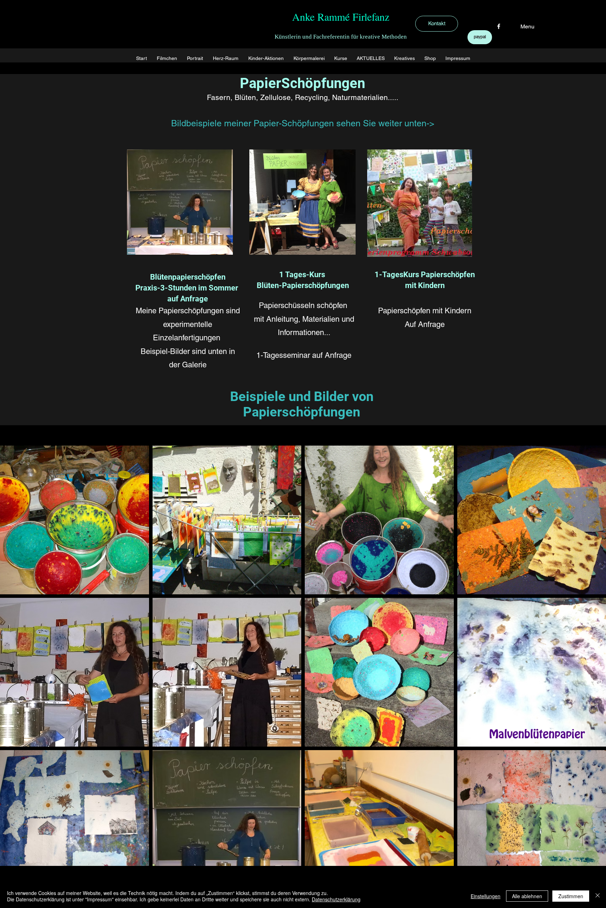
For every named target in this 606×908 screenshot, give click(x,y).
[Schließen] (597, 896)
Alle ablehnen (527, 896)
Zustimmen (570, 896)
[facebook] (498, 26)
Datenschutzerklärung (336, 899)
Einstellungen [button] (485, 896)
